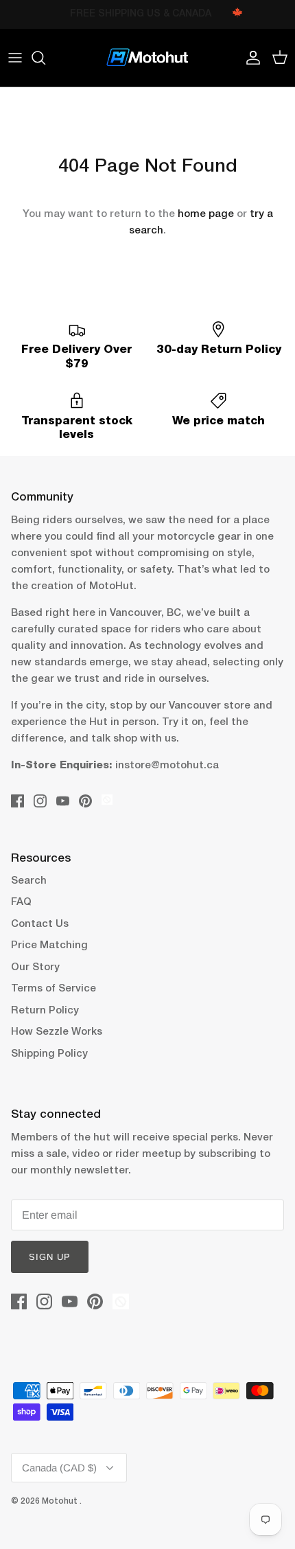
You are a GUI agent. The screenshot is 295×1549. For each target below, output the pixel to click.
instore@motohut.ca (167, 765)
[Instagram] (40, 800)
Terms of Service (53, 989)
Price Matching (49, 945)
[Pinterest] (85, 800)
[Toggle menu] (15, 58)
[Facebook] (17, 800)
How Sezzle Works (56, 1032)
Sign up (50, 1257)
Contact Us (40, 924)
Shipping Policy (49, 1054)
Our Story (35, 967)
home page (206, 214)
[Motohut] (147, 57)
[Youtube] (62, 800)
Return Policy (45, 1011)
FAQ (21, 902)
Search (29, 881)
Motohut (61, 1501)
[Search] (45, 58)
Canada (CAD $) (59, 1467)
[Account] (250, 58)
